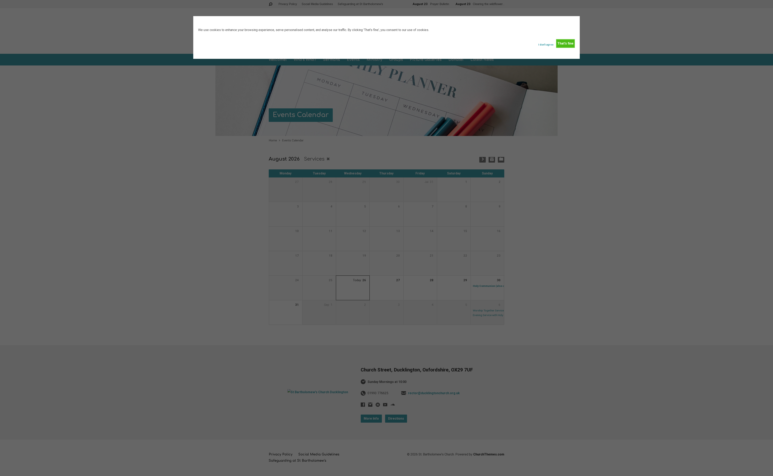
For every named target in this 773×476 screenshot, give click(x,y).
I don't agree (546, 44)
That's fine (565, 43)
